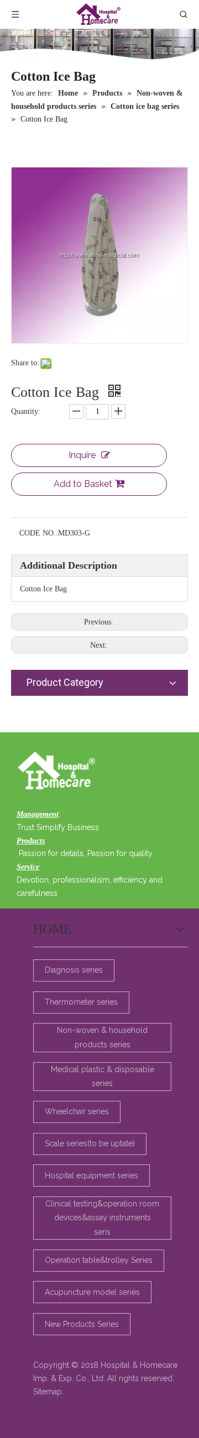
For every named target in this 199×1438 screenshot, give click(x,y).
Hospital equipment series (91, 1175)
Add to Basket (83, 484)
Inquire (82, 455)
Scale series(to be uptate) (90, 1143)
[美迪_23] (59, 771)
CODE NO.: (38, 533)
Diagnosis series (74, 969)
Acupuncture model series (92, 1292)
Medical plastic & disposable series (102, 1076)
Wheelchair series (77, 1111)
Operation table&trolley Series (99, 1260)
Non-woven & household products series (102, 1037)
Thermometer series (81, 1002)
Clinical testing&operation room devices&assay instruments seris (102, 1217)
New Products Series (82, 1324)
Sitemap (47, 1391)
